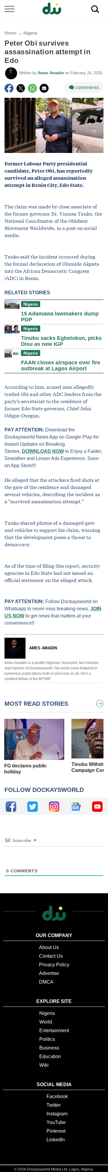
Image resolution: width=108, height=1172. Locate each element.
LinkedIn (55, 1139)
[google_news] (75, 806)
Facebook (57, 1096)
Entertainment (54, 1030)
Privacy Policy (54, 964)
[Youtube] (97, 806)
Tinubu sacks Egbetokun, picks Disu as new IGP (61, 341)
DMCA (46, 981)
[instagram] (54, 806)
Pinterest (55, 1131)
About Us (49, 947)
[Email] (44, 88)
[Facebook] (9, 88)
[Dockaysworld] (54, 9)
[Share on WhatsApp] (32, 88)
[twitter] (32, 806)
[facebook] (11, 806)
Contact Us (51, 956)
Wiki (44, 1065)
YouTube (56, 1122)
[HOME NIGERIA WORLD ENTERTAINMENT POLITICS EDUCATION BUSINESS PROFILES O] (54, 9)
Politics (47, 1039)
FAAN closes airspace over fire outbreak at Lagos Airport (60, 365)
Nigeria (30, 32)
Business (49, 1047)
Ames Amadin (51, 73)
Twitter (53, 1105)
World (45, 1021)
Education (50, 1056)
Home (10, 32)
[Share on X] (20, 88)
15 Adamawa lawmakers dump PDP (60, 317)
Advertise (49, 973)
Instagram (57, 1113)
